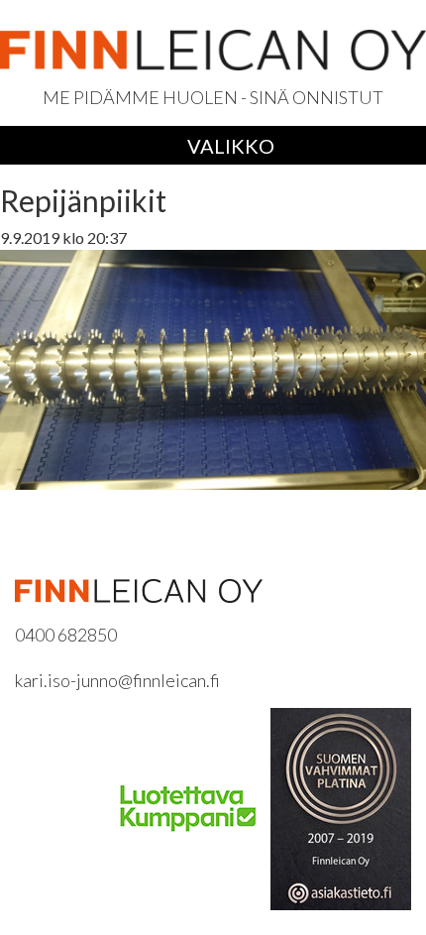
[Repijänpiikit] (213, 367)
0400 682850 (66, 634)
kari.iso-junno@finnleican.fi (117, 680)
